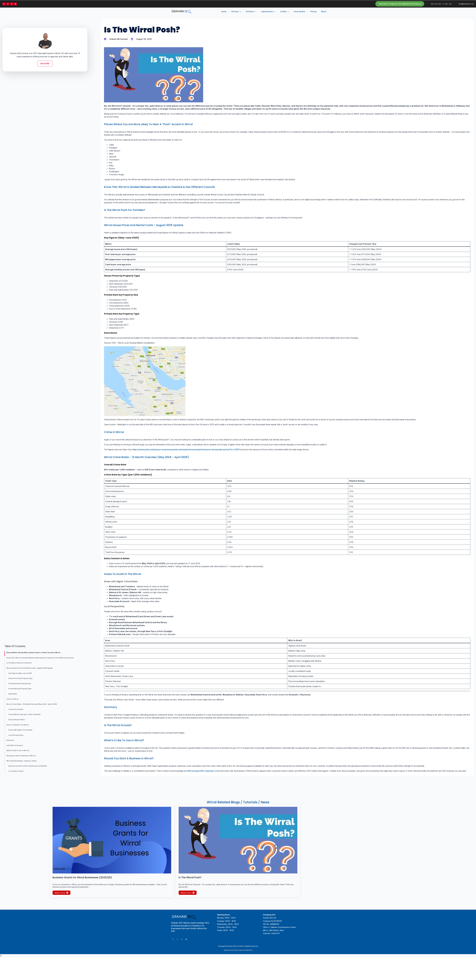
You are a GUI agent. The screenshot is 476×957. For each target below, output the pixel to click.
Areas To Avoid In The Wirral (17, 725)
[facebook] (3, 3)
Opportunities (267, 11)
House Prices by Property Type (20, 678)
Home (223, 11)
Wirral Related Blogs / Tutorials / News (21, 761)
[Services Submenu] (241, 11)
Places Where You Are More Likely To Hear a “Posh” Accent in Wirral (33, 652)
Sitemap (226, 950)
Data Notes (12, 694)
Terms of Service (239, 950)
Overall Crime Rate (15, 709)
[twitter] (7, 3)
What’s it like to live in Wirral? (17, 750)
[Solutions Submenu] (256, 11)
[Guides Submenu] (289, 11)
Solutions (250, 11)
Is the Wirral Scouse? (14, 745)
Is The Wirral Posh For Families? (19, 663)
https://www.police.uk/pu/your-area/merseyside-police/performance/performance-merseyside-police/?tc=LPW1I (186, 449)
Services (235, 11)
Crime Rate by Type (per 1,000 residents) (24, 714)
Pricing (313, 11)
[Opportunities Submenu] (275, 11)
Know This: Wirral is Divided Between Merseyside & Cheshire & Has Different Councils (40, 658)
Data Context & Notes (16, 720)
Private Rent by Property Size (19, 683)
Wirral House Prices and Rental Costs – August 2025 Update (29, 668)
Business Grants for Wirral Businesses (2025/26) (27, 766)
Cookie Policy (248, 950)
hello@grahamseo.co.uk (466, 4)
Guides (283, 11)
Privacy (232, 950)
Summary (10, 740)
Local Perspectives (15, 735)
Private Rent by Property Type (19, 689)
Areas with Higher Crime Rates (20, 730)
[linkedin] (11, 3)
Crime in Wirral (12, 699)
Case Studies (299, 11)
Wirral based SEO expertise (201, 771)
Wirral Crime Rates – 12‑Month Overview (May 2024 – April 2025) (31, 704)
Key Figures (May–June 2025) (20, 673)
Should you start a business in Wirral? (21, 756)
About (323, 11)
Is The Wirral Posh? (16, 771)
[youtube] (15, 3)
